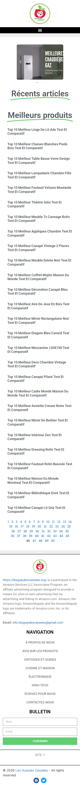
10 (47, 521)
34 (61, 531)
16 (16, 526)
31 (43, 531)
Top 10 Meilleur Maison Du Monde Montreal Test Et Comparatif (33, 481)
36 (12, 536)
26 (13, 531)
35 (67, 531)
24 (63, 526)
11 (53, 521)
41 (42, 536)
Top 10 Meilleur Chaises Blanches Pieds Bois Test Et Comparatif (37, 146)
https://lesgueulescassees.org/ (25, 580)
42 (49, 536)
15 (10, 526)
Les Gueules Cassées (32, 770)
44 (61, 536)
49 (47, 540)
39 (30, 536)
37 (18, 536)
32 (49, 531)
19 (33, 526)
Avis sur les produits (40, 651)
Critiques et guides (40, 659)
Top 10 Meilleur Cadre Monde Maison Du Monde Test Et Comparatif (37, 393)
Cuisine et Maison (40, 668)
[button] (40, 30)
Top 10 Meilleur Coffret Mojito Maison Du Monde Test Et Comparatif (38, 277)
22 (51, 526)
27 (19, 531)
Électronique (40, 676)
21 (45, 526)
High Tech (40, 685)
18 (27, 526)
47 (34, 540)
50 (53, 540)
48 (40, 540)
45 (67, 536)
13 (64, 521)
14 (70, 521)
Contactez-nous (40, 702)
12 (58, 521)
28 (25, 531)
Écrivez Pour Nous (40, 694)
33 (55, 531)
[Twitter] (44, 780)
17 (22, 526)
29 (31, 531)
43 (55, 536)
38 (24, 536)
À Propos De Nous (40, 642)
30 (37, 531)
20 (39, 526)
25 (69, 526)
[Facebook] (36, 780)
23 (57, 526)
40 (37, 536)
